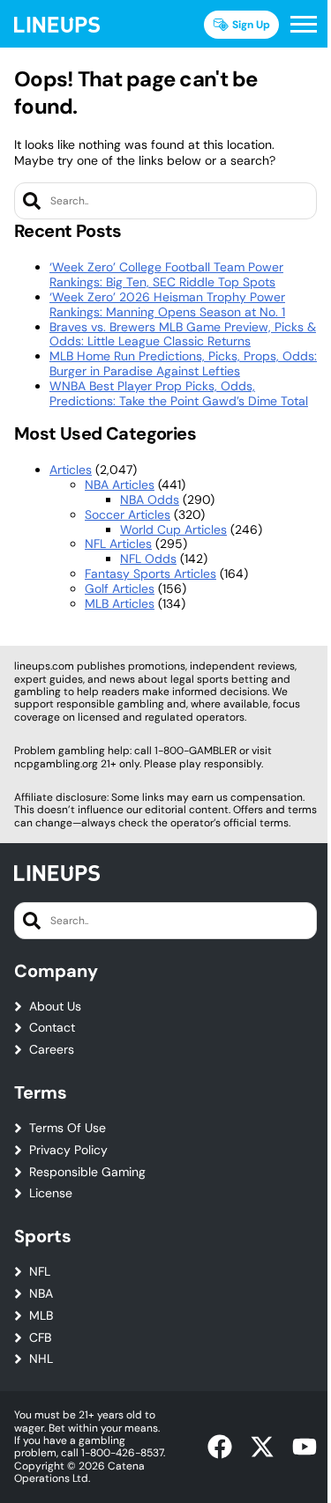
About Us (55, 1006)
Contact (52, 1027)
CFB (40, 1337)
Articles (70, 470)
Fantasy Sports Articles (150, 573)
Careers (51, 1049)
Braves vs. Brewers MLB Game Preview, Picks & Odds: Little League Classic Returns (182, 334)
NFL (39, 1271)
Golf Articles (119, 588)
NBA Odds (149, 499)
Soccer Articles (127, 514)
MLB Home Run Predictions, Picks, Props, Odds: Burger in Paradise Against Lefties (183, 363)
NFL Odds (148, 558)
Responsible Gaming (87, 1172)
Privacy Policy (68, 1150)
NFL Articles (118, 544)
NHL (41, 1358)
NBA (41, 1293)
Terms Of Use (67, 1128)
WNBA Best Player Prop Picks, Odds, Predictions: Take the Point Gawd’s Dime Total (178, 393)
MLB (41, 1315)
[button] (303, 24)
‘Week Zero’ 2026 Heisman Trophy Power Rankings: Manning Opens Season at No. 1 (167, 304)
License (50, 1193)
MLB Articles (119, 603)
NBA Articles (119, 484)
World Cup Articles (173, 529)
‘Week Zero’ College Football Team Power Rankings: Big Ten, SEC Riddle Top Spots (166, 274)
